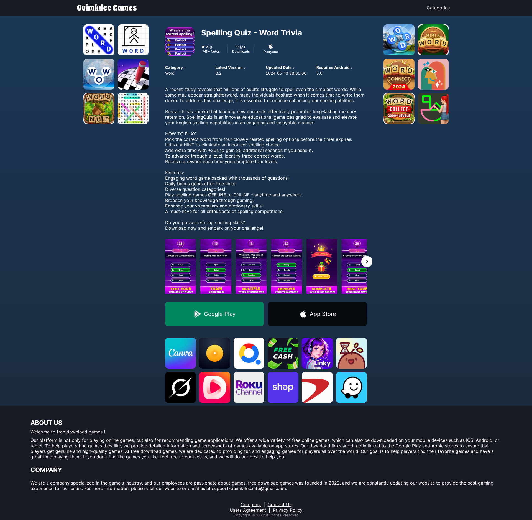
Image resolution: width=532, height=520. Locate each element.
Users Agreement (248, 510)
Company (251, 504)
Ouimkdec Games (107, 8)
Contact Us (279, 504)
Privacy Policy (287, 510)
